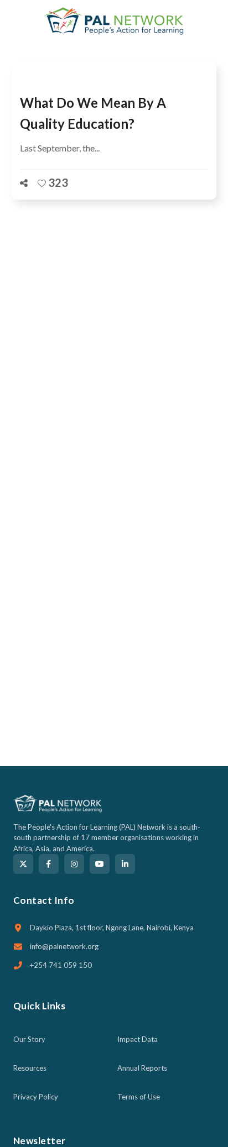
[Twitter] (23, 864)
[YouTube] (100, 864)
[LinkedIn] (125, 864)
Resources (29, 1068)
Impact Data (137, 1039)
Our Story (29, 1039)
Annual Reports (142, 1068)
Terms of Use (138, 1096)
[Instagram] (74, 864)
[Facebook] (49, 864)
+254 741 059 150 (61, 965)
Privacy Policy (35, 1096)
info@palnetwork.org (64, 946)
